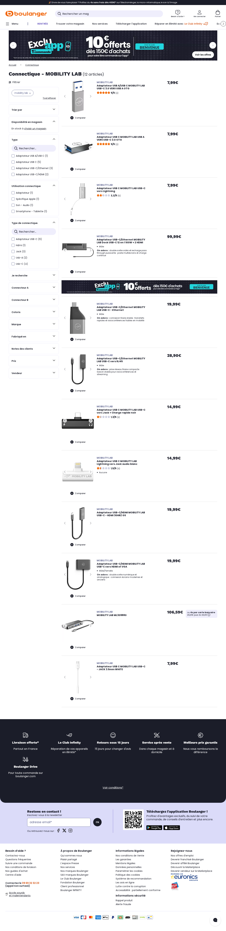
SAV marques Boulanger (75, 874)
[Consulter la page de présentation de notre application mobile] (154, 827)
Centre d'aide (13, 874)
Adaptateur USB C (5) (28, 162)
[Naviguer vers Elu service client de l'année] (196, 886)
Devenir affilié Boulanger (185, 863)
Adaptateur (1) (24, 192)
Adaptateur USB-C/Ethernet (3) (34, 168)
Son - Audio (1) (24, 205)
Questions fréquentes (18, 859)
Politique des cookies (128, 874)
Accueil (12, 65)
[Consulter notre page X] (64, 832)
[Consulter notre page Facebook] (58, 832)
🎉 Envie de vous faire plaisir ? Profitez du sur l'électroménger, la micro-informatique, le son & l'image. (113, 2)
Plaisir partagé (69, 859)
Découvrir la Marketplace (185, 867)
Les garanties (123, 859)
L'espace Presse (70, 863)
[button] (223, 23)
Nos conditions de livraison (20, 867)
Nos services (68, 867)
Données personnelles (129, 867)
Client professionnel (72, 886)
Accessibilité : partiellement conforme (138, 890)
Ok (97, 822)
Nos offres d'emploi (182, 855)
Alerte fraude (123, 904)
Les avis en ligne (125, 882)
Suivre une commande (18, 863)
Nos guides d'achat (16, 871)
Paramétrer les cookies (129, 871)
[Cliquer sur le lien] (113, 45)
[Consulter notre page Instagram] (70, 832)
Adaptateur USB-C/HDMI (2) (32, 174)
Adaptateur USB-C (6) (29, 239)
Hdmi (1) (21, 245)
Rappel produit (124, 900)
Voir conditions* (113, 788)
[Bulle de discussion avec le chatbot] (215, 920)
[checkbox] (13, 155)
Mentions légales (125, 863)
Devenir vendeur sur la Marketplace (191, 871)
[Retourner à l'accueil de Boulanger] (26, 14)
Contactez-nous (15, 855)
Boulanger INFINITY (71, 890)
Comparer (80, 118)
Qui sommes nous (71, 855)
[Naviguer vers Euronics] (196, 877)
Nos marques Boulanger (74, 871)
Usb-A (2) (21, 257)
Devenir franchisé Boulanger (187, 859)
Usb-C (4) (22, 264)
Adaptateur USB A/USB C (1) (32, 156)
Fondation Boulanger (73, 882)
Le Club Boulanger (71, 878)
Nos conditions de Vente (130, 855)
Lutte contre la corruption (131, 886)
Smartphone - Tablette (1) (31, 211)
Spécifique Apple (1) (27, 199)
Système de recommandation (133, 878)
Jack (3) (21, 251)
